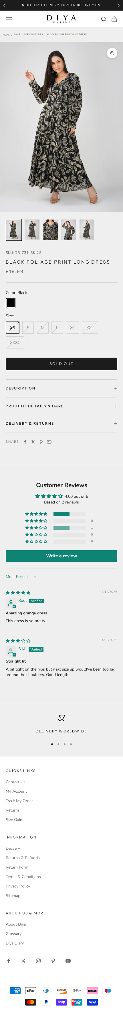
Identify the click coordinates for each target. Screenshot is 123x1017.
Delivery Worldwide (61, 731)
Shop (17, 35)
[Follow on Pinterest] (53, 961)
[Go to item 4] (69, 230)
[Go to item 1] (14, 230)
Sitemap (13, 895)
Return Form (17, 867)
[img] (18, 592)
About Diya (16, 924)
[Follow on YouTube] (68, 961)
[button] (36, 514)
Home (6, 35)
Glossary (13, 933)
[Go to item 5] (87, 230)
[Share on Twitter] (33, 442)
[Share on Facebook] (25, 442)
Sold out (61, 363)
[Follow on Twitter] (23, 961)
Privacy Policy (18, 886)
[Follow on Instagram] (38, 961)
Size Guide (15, 819)
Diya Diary (15, 943)
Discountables (33, 35)
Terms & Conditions (23, 876)
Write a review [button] (61, 556)
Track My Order (19, 801)
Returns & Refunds (23, 858)
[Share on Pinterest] (41, 442)
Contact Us (15, 782)
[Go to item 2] (32, 230)
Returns (13, 810)
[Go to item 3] (50, 230)
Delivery (13, 848)
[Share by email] (49, 442)
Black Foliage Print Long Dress (66, 35)
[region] (61, 724)
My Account (16, 791)
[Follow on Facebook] (8, 961)
